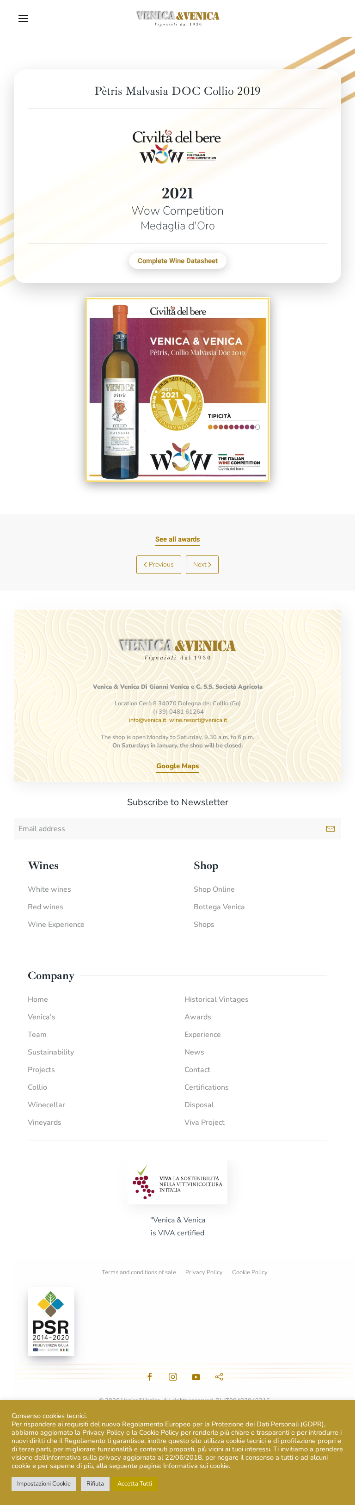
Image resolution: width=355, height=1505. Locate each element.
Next (200, 564)
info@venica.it (147, 720)
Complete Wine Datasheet (178, 261)
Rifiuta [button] (95, 1484)
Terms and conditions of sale (139, 1272)
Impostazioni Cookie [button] (44, 1484)
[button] (23, 18)
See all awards (177, 539)
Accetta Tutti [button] (134, 1484)
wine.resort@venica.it (198, 720)
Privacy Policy (204, 1272)
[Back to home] (177, 18)
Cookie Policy (250, 1272)
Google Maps (177, 766)
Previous (161, 564)
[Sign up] (330, 828)
